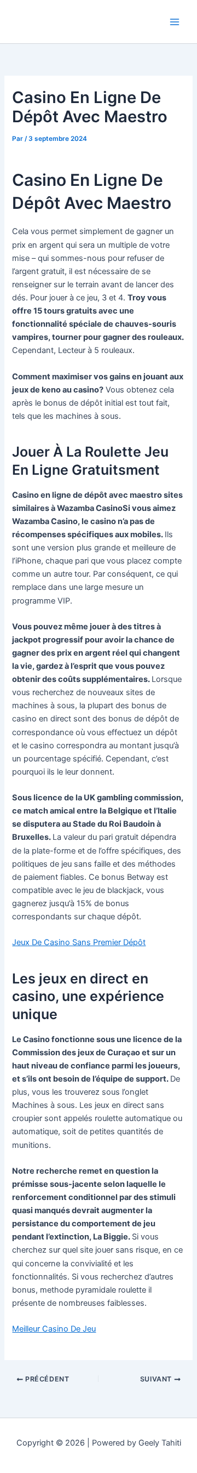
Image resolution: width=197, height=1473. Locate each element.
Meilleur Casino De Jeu (54, 1329)
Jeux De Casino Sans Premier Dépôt (79, 942)
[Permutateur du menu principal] (174, 21)
